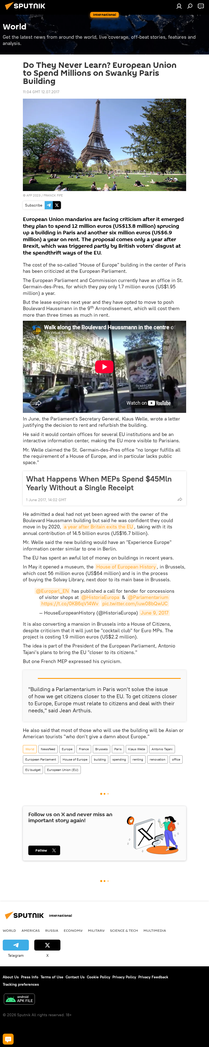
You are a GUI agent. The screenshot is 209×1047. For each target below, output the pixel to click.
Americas (30, 930)
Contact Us (75, 977)
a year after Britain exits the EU (98, 527)
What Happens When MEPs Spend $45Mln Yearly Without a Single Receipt (99, 483)
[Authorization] (179, 6)
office (176, 759)
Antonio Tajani (162, 749)
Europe (67, 749)
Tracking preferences (21, 984)
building (100, 759)
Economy (73, 930)
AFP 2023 (33, 195)
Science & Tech (124, 930)
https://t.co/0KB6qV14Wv (69, 603)
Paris (118, 749)
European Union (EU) (62, 770)
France (84, 749)
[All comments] (8, 1039)
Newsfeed (48, 749)
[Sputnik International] (27, 10)
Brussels (101, 749)
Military (96, 930)
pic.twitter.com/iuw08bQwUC (135, 603)
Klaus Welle (136, 749)
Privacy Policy (124, 977)
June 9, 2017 (154, 613)
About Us (11, 977)
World (29, 749)
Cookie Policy (98, 977)
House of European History (126, 567)
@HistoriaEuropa (100, 597)
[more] (179, 499)
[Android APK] (19, 1000)
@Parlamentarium (148, 597)
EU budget (33, 770)
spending (119, 759)
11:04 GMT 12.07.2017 (41, 91)
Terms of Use (52, 977)
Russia (51, 930)
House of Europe (75, 759)
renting (138, 759)
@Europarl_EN (52, 591)
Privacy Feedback (153, 977)
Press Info (29, 977)
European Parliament (40, 759)
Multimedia (154, 930)
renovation (157, 759)
